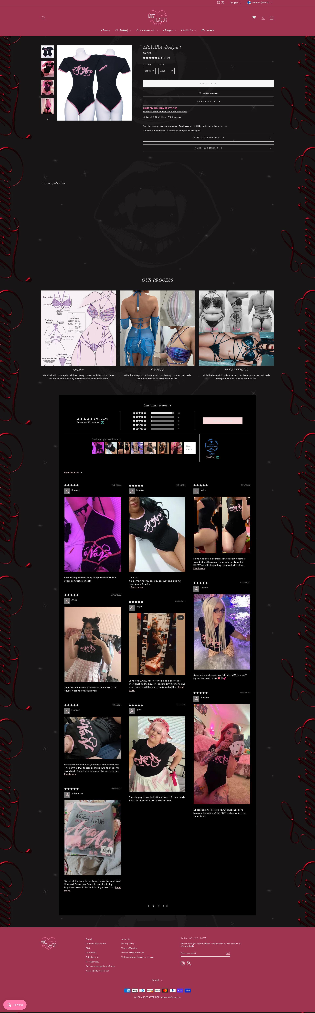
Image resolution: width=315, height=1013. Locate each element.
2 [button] (153, 906)
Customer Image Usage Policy (100, 966)
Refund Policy (92, 962)
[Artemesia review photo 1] (92, 838)
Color (147, 64)
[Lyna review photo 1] (157, 754)
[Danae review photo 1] (221, 632)
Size (161, 64)
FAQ (88, 948)
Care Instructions (208, 148)
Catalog (122, 30)
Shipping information (208, 137)
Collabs (187, 30)
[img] (71, 485)
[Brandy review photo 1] (92, 534)
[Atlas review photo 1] (92, 644)
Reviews (207, 30)
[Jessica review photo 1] (221, 754)
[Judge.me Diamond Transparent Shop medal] (211, 445)
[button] (150, 57)
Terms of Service (129, 948)
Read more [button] (137, 587)
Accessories (146, 30)
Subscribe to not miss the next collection (165, 111)
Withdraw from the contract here (137, 957)
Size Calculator (208, 101)
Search (89, 939)
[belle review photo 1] (221, 525)
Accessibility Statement (97, 971)
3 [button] (158, 906)
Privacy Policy (127, 943)
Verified (210, 457)
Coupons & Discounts (96, 943)
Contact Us (91, 952)
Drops (168, 30)
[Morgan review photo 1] (92, 738)
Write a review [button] (222, 420)
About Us (125, 939)
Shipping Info (92, 957)
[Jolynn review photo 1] (157, 644)
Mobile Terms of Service (132, 952)
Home (105, 30)
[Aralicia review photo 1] (157, 534)
